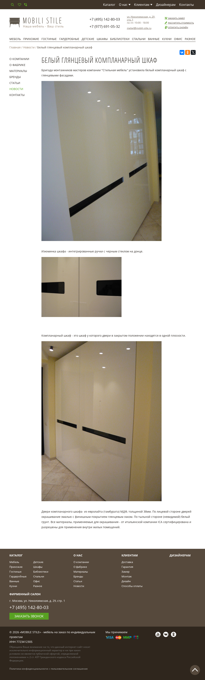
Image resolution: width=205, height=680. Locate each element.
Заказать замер (176, 18)
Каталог (109, 4)
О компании (19, 59)
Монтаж (127, 576)
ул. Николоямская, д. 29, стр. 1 (141, 18)
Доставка (127, 562)
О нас (123, 4)
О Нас (77, 555)
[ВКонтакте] (182, 52)
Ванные (154, 39)
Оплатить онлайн (178, 27)
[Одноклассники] (187, 52)
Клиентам (141, 4)
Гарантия (127, 567)
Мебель (15, 39)
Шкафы (102, 39)
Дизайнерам (166, 4)
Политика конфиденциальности (28, 668)
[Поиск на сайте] (12, 5)
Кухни (167, 39)
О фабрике (17, 65)
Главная (15, 47)
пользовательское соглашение (69, 668)
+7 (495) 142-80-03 (104, 19)
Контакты (186, 4)
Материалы (18, 71)
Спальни (139, 39)
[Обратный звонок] (25, 5)
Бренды (15, 77)
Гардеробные (69, 39)
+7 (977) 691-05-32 (104, 26)
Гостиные (49, 39)
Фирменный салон (25, 594)
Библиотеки (120, 39)
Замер (126, 571)
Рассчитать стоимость (181, 22)
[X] (193, 52)
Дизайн (126, 581)
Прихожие (31, 39)
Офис (178, 39)
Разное (190, 39)
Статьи (14, 83)
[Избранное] (19, 5)
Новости (29, 47)
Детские (88, 39)
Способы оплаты (132, 586)
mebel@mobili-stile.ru (139, 28)
